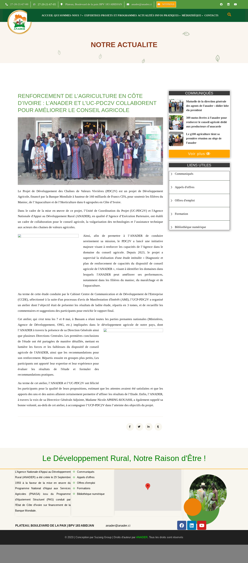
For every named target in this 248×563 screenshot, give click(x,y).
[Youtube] (235, 4)
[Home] (19, 21)
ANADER (142, 537)
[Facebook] (221, 4)
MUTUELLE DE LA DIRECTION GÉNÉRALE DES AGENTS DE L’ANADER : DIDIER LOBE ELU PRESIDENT (207, 106)
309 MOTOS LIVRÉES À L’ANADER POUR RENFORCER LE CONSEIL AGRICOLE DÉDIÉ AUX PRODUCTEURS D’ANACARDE (206, 122)
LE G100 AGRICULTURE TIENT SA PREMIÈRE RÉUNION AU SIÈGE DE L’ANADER (203, 138)
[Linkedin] (228, 4)
